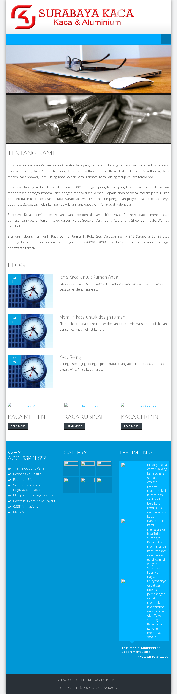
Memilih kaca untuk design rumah (92, 317)
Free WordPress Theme (74, 680)
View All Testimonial (153, 657)
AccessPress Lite (108, 680)
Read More (18, 426)
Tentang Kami (31, 153)
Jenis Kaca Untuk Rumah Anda (88, 277)
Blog (16, 265)
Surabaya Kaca (104, 688)
